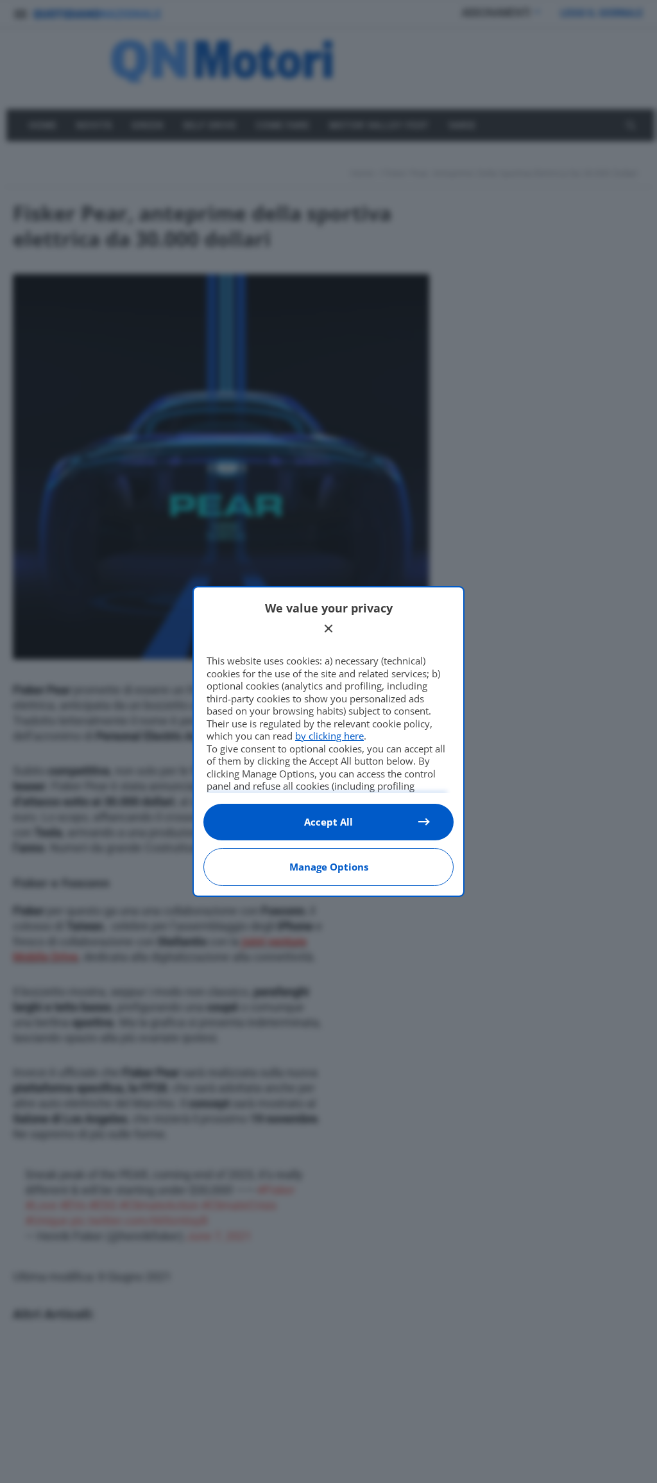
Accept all (328, 821)
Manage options (328, 866)
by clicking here (329, 735)
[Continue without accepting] (328, 628)
